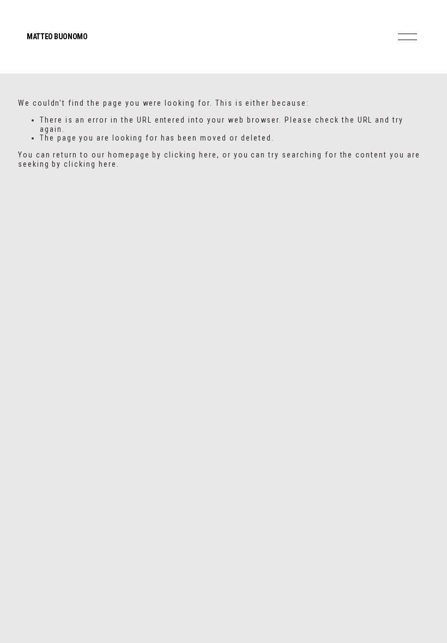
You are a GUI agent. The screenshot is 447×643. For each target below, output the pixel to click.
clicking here (190, 154)
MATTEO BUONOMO (57, 36)
